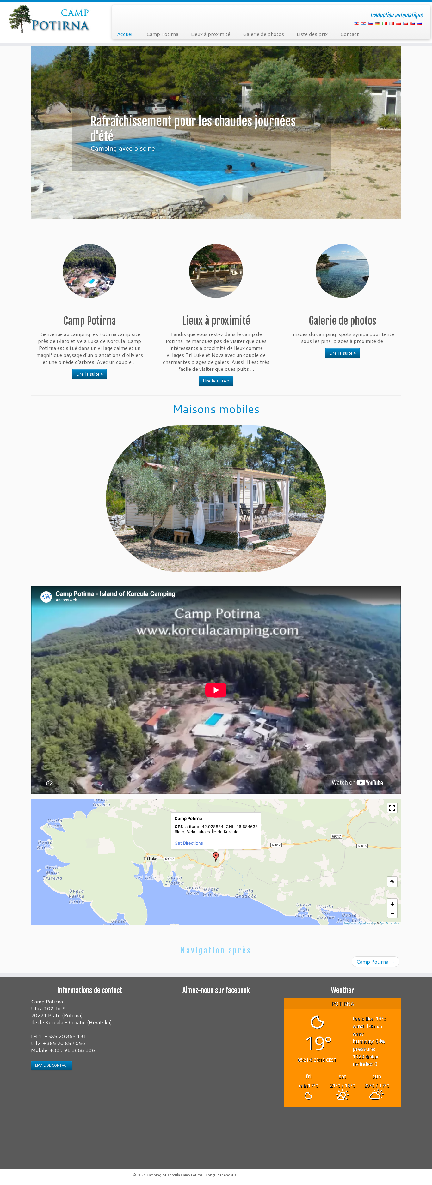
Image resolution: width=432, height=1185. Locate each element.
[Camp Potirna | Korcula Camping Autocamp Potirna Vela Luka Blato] (50, 19)
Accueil (125, 34)
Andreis (230, 1174)
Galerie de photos (263, 34)
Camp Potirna (162, 34)
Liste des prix (312, 34)
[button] (216, 857)
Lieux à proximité (210, 34)
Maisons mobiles (216, 409)
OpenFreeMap (367, 923)
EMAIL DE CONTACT (51, 1065)
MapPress (350, 923)
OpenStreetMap (389, 923)
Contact (349, 34)
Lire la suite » (89, 374)
